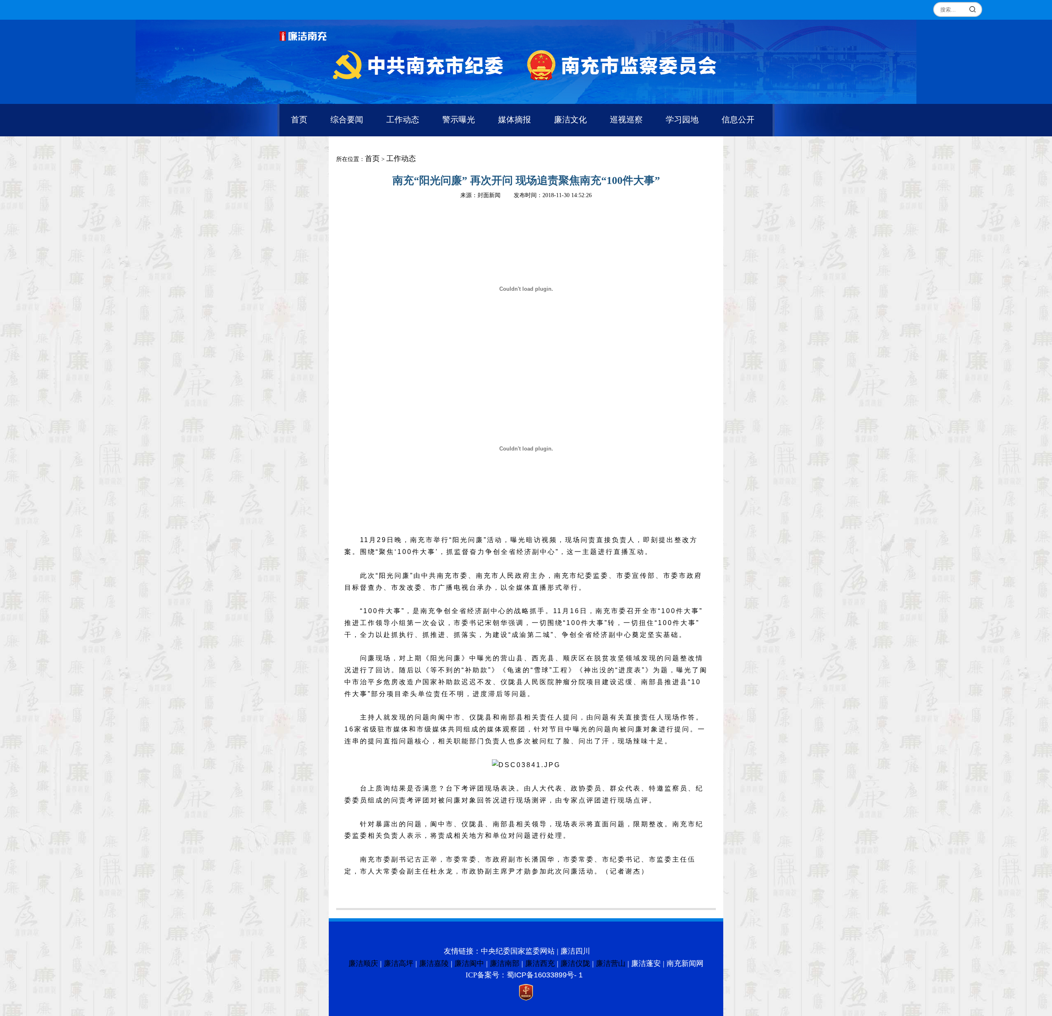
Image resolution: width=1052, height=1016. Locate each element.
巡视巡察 (626, 119)
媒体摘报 (514, 119)
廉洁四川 (575, 951)
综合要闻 (346, 119)
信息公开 (738, 119)
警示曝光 (458, 119)
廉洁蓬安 (646, 963)
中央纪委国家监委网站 (518, 951)
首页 (299, 119)
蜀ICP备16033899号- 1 (545, 975)
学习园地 (682, 119)
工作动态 (402, 119)
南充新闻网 (685, 963)
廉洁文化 (570, 119)
